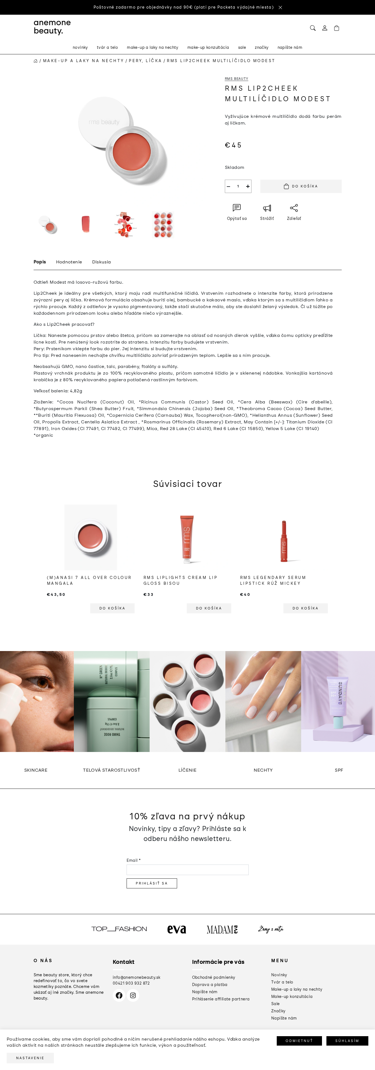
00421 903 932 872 (131, 983)
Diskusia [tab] (101, 262)
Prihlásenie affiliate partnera (221, 999)
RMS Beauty (236, 79)
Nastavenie (30, 1058)
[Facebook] (119, 995)
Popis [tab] (40, 262)
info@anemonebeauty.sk (136, 977)
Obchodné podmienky (213, 977)
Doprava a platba (210, 984)
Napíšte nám (205, 992)
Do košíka (305, 186)
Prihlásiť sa (152, 883)
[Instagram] (133, 995)
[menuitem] (80, 47)
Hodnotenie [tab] (69, 262)
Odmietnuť (299, 1041)
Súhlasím (347, 1041)
